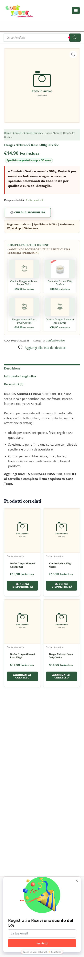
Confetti (17, 133)
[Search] (75, 37)
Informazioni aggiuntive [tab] (20, 376)
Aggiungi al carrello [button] (22, 676)
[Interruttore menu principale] (76, 10)
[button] (73, 54)
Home (7, 133)
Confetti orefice (33, 133)
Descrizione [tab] (12, 368)
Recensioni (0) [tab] (13, 384)
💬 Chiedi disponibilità (27, 212)
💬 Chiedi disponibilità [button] (22, 586)
